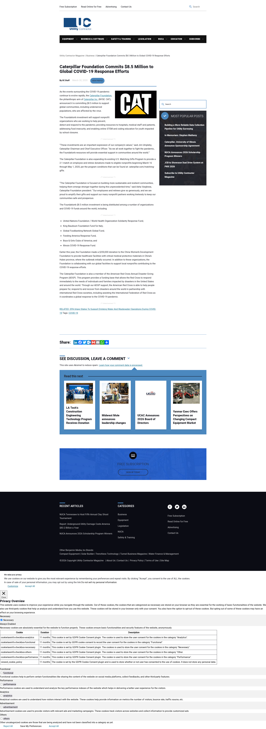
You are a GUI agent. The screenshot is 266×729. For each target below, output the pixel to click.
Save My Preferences (30, 726)
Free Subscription (68, 6)
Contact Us (126, 6)
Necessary (8, 620)
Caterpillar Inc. (91, 99)
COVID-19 (73, 313)
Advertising (111, 6)
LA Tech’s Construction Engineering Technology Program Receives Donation (79, 415)
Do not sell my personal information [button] (99, 582)
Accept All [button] (30, 586)
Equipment (68, 39)
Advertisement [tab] (7, 703)
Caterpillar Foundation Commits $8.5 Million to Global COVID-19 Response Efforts (106, 69)
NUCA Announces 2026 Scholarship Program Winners (86, 533)
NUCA (161, 39)
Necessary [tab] (5, 616)
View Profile (97, 80)
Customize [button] (13, 586)
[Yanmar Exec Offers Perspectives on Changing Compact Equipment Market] (186, 393)
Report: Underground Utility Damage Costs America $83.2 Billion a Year (85, 526)
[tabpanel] (133, 645)
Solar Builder (87, 554)
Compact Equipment (70, 554)
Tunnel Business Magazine (133, 554)
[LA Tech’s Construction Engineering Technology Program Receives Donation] (79, 393)
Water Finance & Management (164, 554)
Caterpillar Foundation (101, 95)
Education (176, 39)
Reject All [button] (8, 726)
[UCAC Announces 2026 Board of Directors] (150, 393)
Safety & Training (121, 39)
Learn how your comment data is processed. (121, 365)
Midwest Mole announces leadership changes (114, 419)
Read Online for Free (91, 6)
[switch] (1, 673)
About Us (110, 560)
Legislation (144, 39)
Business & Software (92, 39)
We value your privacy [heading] (12, 574)
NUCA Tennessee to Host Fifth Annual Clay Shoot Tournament (84, 516)
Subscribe (194, 39)
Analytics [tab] (4, 692)
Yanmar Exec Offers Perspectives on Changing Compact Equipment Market (185, 417)
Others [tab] (3, 715)
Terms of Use (151, 560)
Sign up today (133, 472)
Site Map (164, 560)
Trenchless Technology (107, 554)
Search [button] (190, 7)
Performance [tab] (6, 680)
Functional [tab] (5, 669)
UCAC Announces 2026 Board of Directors (148, 419)
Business (122, 514)
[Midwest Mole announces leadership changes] (115, 393)
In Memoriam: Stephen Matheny (181, 135)
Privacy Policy (137, 560)
